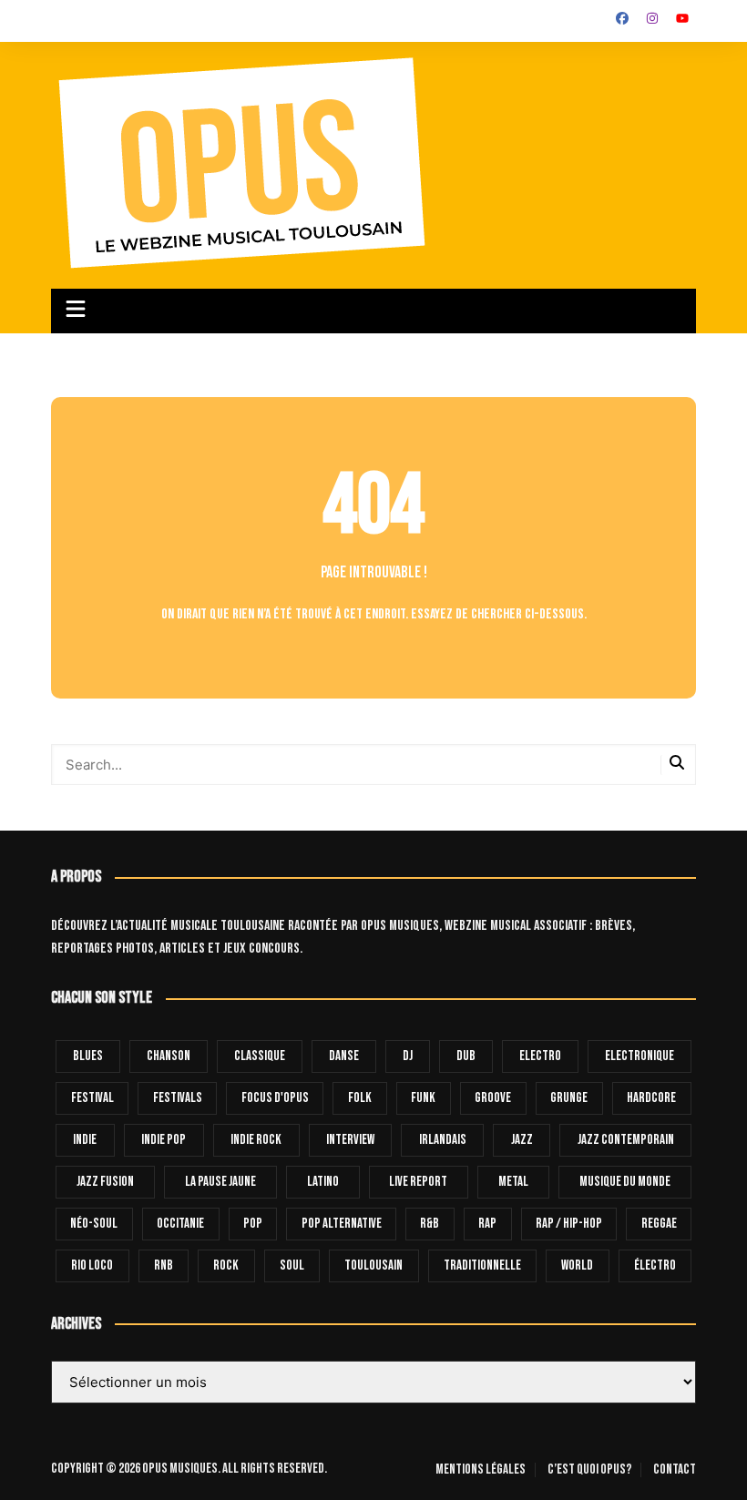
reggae (659, 1223)
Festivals (177, 1098)
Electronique (639, 1056)
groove (493, 1098)
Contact (674, 1470)
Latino (323, 1181)
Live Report (418, 1181)
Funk (423, 1098)
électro (655, 1265)
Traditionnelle (482, 1265)
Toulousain (373, 1265)
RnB (163, 1265)
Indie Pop (163, 1139)
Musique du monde (624, 1181)
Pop (252, 1223)
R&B (429, 1223)
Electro (540, 1056)
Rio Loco (92, 1265)
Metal (513, 1181)
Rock (226, 1265)
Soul (292, 1265)
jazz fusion (105, 1181)
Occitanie (180, 1223)
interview (350, 1139)
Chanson (168, 1056)
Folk (360, 1098)
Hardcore (651, 1098)
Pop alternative (342, 1223)
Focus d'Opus (275, 1098)
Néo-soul (94, 1223)
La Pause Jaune (220, 1181)
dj (408, 1056)
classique (259, 1056)
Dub (466, 1056)
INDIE (85, 1139)
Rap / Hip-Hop (569, 1223)
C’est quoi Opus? (589, 1470)
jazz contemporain (626, 1139)
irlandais (442, 1139)
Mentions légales (480, 1470)
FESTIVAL (92, 1098)
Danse (344, 1056)
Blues (88, 1056)
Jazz (522, 1139)
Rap (487, 1223)
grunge (569, 1098)
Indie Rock (255, 1139)
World (577, 1265)
